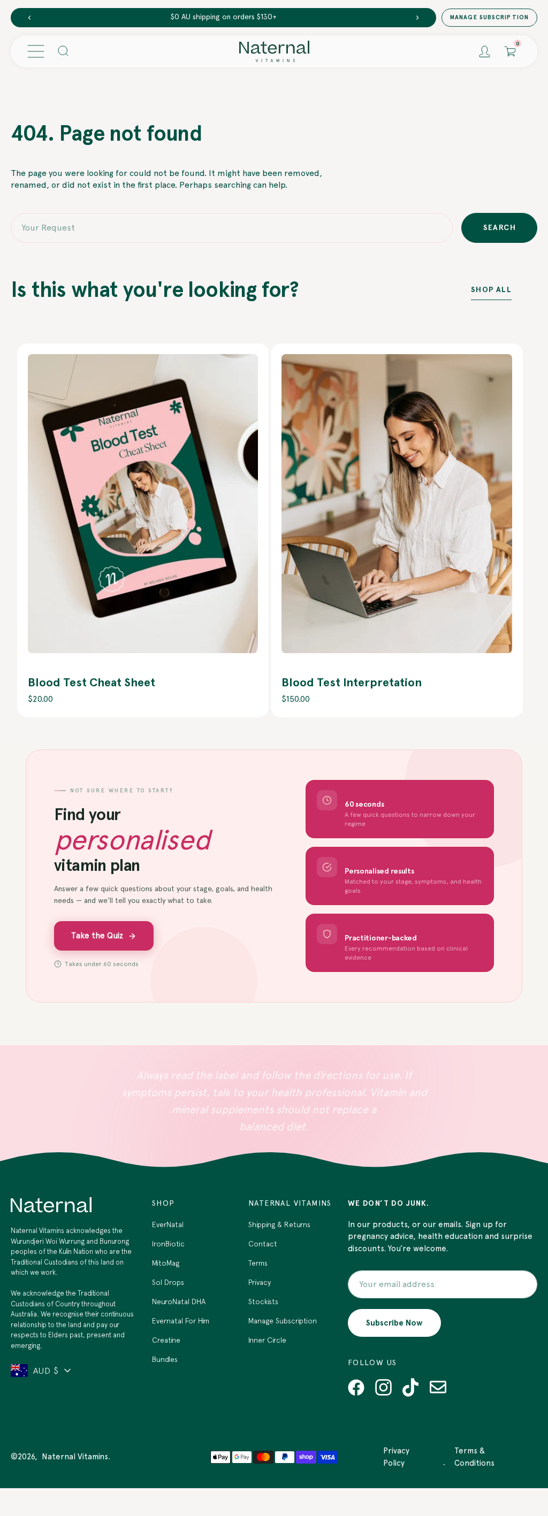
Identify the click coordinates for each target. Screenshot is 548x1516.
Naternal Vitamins (75, 1456)
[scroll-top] (523, 1451)
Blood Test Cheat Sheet (91, 682)
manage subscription (489, 17)
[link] (143, 503)
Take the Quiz (97, 935)
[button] (35, 51)
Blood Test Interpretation (351, 682)
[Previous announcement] (29, 18)
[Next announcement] (417, 18)
